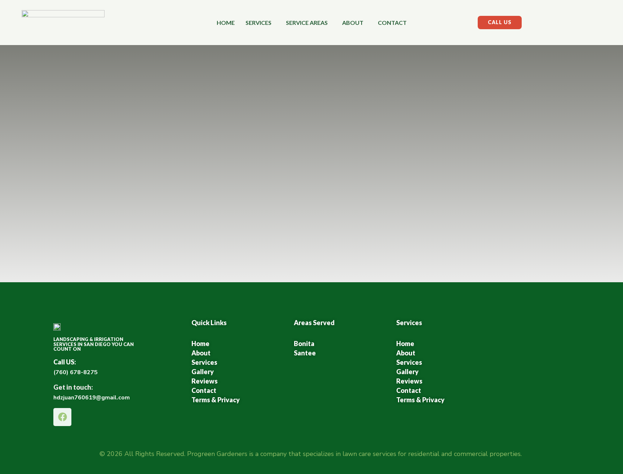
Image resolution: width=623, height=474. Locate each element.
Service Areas (307, 22)
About (352, 22)
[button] (260, 22)
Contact (392, 22)
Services (258, 22)
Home (226, 22)
